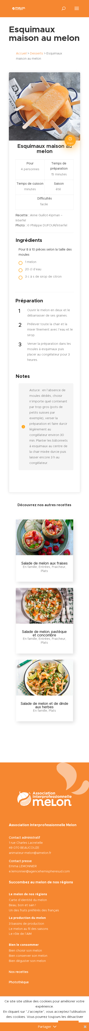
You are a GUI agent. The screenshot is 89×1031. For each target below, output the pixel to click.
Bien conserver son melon (28, 955)
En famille (30, 567)
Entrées (44, 567)
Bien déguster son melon (27, 961)
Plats (44, 571)
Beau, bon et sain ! (22, 905)
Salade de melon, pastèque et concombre (44, 633)
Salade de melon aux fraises (44, 563)
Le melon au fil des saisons (28, 929)
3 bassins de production (26, 923)
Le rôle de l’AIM (20, 933)
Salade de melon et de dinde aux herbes (44, 705)
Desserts (36, 53)
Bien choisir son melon (25, 950)
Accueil (21, 53)
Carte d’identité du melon (28, 900)
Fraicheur (58, 567)
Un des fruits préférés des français (34, 910)
